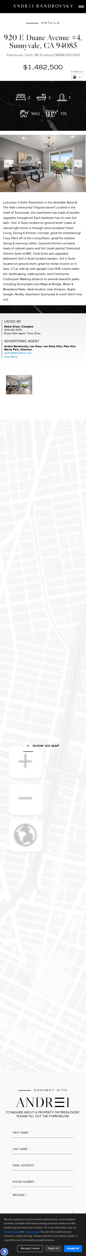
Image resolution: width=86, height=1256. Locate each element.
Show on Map (45, 746)
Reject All (53, 1248)
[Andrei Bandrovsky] (43, 6)
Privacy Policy (11, 1231)
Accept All (73, 1248)
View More (10, 356)
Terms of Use (32, 1231)
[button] (4, 1251)
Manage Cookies (30, 1248)
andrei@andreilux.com (17, 353)
